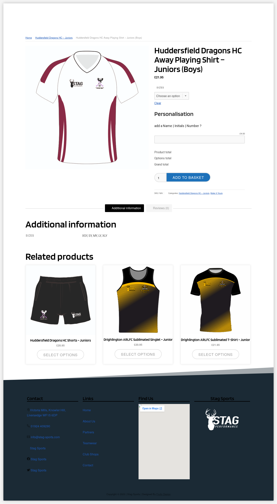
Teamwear (90, 443)
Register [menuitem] (257, 16)
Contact (88, 465)
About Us (89, 421)
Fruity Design (163, 494)
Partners (88, 432)
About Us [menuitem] (127, 16)
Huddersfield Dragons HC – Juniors (54, 37)
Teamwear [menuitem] (177, 16)
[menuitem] (109, 16)
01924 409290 (40, 426)
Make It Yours (216, 193)
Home (28, 37)
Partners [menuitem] (152, 16)
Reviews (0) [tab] (160, 208)
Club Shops (91, 454)
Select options (60, 354)
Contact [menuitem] (234, 16)
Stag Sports (38, 448)
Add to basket (188, 177)
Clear (157, 103)
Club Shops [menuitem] (204, 16)
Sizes (160, 87)
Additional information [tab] (126, 208)
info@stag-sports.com (45, 437)
